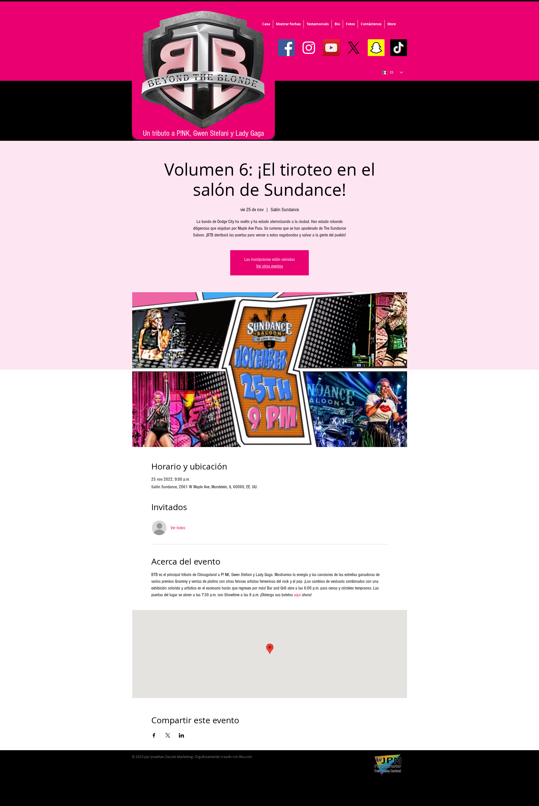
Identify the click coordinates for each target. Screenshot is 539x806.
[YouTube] (331, 47)
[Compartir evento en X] (167, 735)
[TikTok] (398, 47)
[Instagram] (308, 47)
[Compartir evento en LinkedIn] (181, 735)
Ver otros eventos (269, 266)
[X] (353, 47)
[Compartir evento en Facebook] (154, 735)
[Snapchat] (376, 47)
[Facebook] (286, 47)
